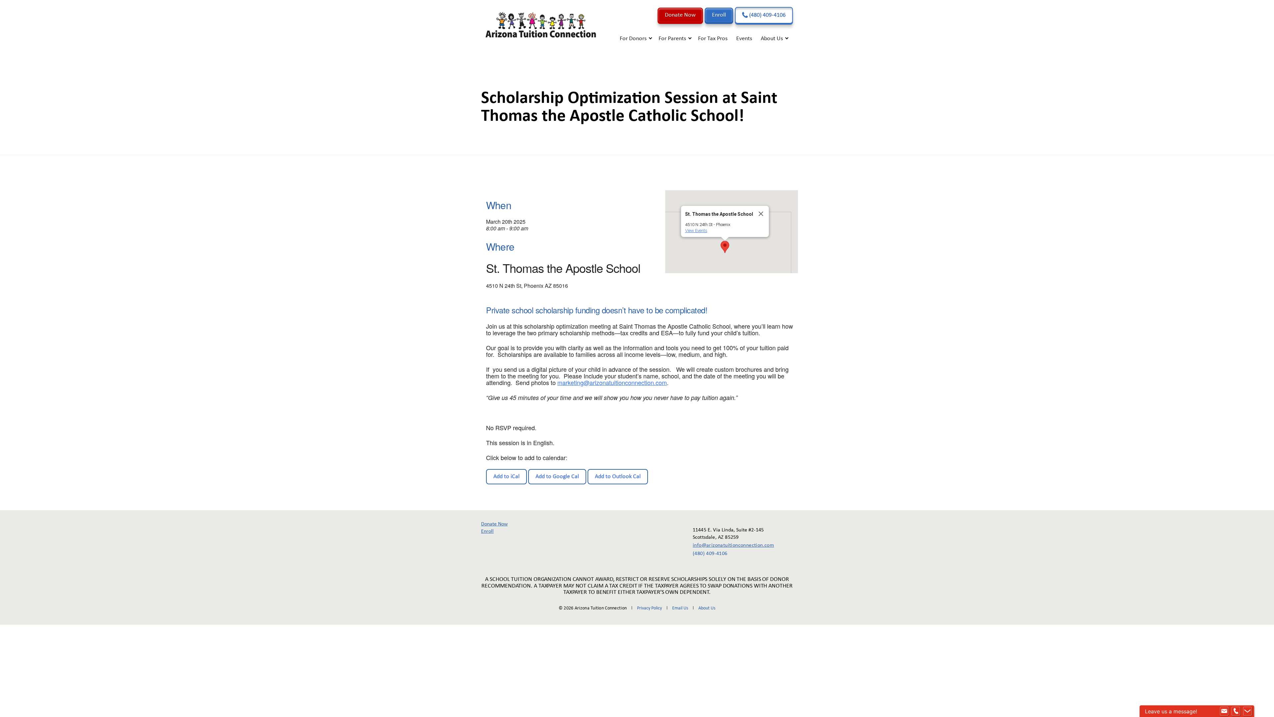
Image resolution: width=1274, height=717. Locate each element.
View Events (696, 230)
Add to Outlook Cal (618, 476)
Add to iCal (506, 476)
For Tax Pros (713, 39)
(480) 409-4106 (767, 15)
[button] (725, 247)
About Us (772, 39)
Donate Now (680, 15)
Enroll (719, 15)
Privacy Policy (649, 608)
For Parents (672, 39)
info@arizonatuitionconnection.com (729, 545)
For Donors (633, 39)
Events (744, 39)
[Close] (761, 214)
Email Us (680, 608)
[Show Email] (1224, 711)
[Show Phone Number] (1236, 711)
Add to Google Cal (557, 476)
